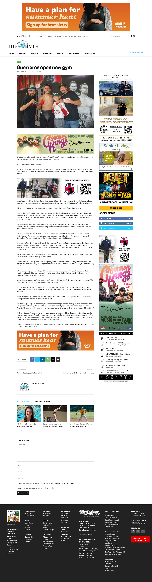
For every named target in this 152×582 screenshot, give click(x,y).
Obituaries (64, 513)
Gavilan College (48, 530)
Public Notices (30, 515)
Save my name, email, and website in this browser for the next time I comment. (47, 484)
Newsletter (11, 531)
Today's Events (48, 541)
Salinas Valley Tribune (112, 550)
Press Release (12, 540)
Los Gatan (108, 543)
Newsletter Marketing (86, 557)
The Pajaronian (110, 552)
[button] (137, 52)
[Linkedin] (42, 359)
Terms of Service (12, 545)
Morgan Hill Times (111, 545)
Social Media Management (88, 551)
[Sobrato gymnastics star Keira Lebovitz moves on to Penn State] (55, 413)
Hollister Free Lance (112, 538)
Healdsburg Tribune (112, 536)
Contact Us (11, 534)
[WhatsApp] (47, 359)
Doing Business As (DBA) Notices (87, 531)
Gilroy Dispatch (110, 534)
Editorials (28, 539)
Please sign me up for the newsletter (30, 488)
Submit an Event (48, 544)
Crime (27, 525)
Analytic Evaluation (85, 555)
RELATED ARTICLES (24, 402)
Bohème (108, 564)
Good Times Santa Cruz (113, 520)
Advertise (28, 513)
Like (130, 218)
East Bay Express (111, 518)
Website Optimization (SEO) (88, 549)
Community (29, 537)
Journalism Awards (138, 515)
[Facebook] (131, 36)
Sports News (47, 523)
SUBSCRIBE (11, 524)
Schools (27, 527)
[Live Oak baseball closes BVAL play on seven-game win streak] (82, 413)
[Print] (58, 359)
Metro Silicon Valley (111, 522)
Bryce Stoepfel (21, 72)
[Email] (53, 359)
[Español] (41, 36)
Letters (27, 541)
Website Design (84, 544)
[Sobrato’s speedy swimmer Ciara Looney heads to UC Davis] (29, 413)
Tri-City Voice (109, 554)
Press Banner (109, 547)
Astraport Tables (66, 536)
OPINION (28, 535)
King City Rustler (110, 541)
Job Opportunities (137, 513)
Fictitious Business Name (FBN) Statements (87, 527)
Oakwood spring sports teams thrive (30, 373)
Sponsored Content (85, 553)
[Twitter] (37, 359)
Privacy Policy (12, 543)
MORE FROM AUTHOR (42, 402)
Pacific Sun (109, 527)
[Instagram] (134, 36)
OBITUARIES (65, 511)
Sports (19, 61)
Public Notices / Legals (87, 523)
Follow (128, 223)
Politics (27, 530)
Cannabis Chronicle (111, 566)
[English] (38, 36)
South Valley (109, 570)
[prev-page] (18, 430)
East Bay (108, 568)
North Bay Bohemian (112, 524)
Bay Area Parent (110, 561)
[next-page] (21, 430)
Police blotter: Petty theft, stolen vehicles (78, 373)
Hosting (81, 546)
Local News (29, 523)
